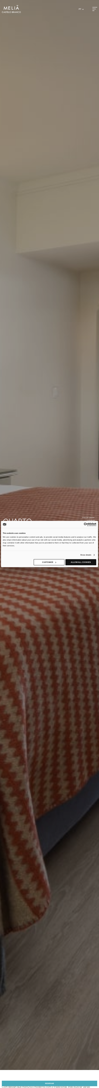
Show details (85, 555)
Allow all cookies (81, 562)
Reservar (49, 1083)
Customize (47, 562)
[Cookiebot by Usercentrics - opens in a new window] (85, 524)
